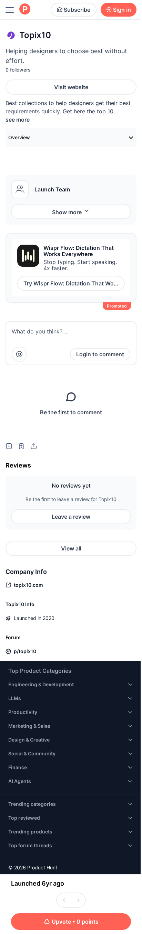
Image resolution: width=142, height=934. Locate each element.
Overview (19, 137)
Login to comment (100, 354)
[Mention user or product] (19, 354)
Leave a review (71, 516)
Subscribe (77, 9)
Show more (67, 212)
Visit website (71, 87)
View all (71, 548)
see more (18, 119)
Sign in (122, 9)
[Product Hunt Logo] (24, 9)
